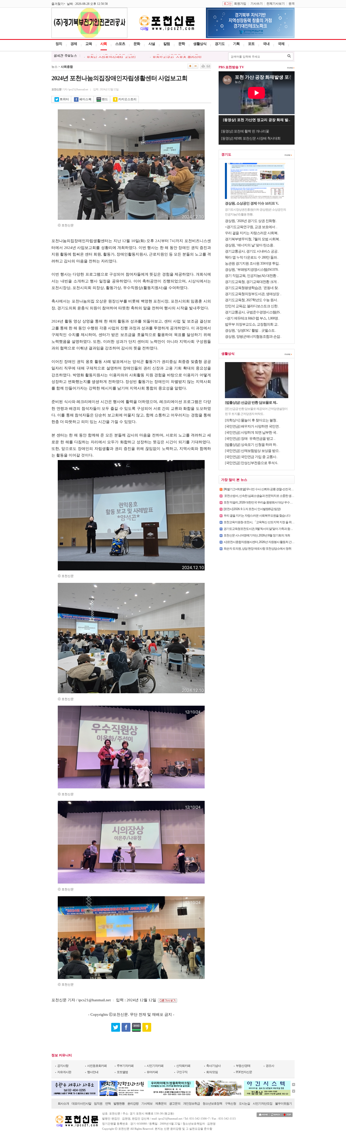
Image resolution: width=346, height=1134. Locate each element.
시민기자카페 (155, 1066)
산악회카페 (183, 1066)
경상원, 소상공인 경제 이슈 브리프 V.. (252, 203)
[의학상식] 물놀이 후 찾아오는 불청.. (251, 420)
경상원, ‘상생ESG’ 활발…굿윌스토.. (250, 330)
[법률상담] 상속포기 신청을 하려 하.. (251, 445)
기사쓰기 (257, 3)
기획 (236, 44)
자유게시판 (64, 1072)
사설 (151, 44)
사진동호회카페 (97, 1066)
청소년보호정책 (212, 1103)
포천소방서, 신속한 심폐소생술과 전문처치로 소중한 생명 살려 (262, 496)
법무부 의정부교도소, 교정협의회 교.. (252, 324)
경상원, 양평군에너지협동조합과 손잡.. (253, 336)
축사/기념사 (213, 1066)
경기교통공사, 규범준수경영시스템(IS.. (253, 312)
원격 (292, 3)
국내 (266, 44)
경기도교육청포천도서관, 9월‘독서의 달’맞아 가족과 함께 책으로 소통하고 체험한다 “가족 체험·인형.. (284, 529)
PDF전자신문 (244, 1072)
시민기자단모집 (262, 1103)
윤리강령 (133, 1103)
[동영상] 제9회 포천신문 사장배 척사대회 (250, 138)
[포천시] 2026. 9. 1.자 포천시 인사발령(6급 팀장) (252, 509)
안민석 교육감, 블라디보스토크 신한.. (252, 306)
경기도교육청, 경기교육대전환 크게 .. (252, 282)
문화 (136, 44)
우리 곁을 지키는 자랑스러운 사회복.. (252, 233)
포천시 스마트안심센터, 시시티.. (112, 56)
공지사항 (62, 1066)
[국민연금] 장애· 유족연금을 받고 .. (250, 439)
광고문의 (174, 1103)
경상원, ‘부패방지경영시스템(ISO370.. (252, 270)
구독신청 (230, 1103)
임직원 (98, 1103)
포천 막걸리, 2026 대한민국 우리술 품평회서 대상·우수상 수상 (261, 502)
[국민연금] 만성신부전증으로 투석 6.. (251, 463)
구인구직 (181, 1072)
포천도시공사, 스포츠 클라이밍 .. (178, 56)
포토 (251, 44)
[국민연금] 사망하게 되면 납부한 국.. (251, 432)
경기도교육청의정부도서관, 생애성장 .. (253, 294)
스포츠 (120, 44)
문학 (181, 44)
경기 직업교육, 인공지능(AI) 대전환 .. (251, 276)
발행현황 (119, 1103)
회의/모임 (212, 1072)
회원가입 (240, 3)
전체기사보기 (275, 3)
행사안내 (92, 1072)
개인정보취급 (191, 1103)
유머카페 (152, 1072)
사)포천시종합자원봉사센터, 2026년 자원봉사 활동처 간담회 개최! (264, 542)
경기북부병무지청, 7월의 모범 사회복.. (252, 239)
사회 (103, 44)
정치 (58, 44)
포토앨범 (122, 1072)
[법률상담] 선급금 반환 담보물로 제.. (251, 402)
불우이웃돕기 (283, 1103)
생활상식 (199, 44)
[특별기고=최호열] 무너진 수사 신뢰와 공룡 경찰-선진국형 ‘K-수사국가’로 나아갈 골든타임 (278, 489)
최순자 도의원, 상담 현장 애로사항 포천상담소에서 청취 (257, 548)
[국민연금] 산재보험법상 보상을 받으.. (252, 451)
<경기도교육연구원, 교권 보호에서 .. (251, 227)
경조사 (270, 1066)
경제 (73, 44)
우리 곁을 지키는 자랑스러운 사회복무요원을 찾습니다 (257, 515)
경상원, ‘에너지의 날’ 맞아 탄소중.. (250, 245)
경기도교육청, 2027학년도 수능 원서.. (251, 300)
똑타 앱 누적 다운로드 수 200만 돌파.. (251, 257)
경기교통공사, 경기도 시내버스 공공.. (252, 251)
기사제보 (146, 1103)
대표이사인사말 (81, 1103)
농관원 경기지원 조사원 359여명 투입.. (252, 263)
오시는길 (244, 1103)
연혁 (108, 1103)
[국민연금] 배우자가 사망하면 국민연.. (252, 426)
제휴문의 (160, 1103)
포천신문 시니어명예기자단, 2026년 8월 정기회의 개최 (257, 535)
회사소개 (63, 1103)
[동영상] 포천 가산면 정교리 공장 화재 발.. (256, 120)
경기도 (220, 44)
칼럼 (166, 44)
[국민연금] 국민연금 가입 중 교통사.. (251, 457)
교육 (88, 44)
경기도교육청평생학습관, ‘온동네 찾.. (252, 288)
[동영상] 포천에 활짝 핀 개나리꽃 (245, 131)
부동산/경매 (243, 1066)
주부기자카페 (125, 1066)
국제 (281, 44)
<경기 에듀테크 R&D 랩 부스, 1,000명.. (252, 318)
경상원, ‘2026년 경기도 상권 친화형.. (251, 221)
